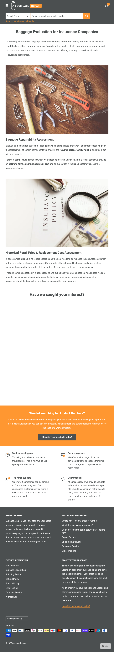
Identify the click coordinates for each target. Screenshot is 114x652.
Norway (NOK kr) (14, 618)
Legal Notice (12, 588)
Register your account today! (76, 606)
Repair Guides (68, 537)
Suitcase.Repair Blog (16, 570)
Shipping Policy (13, 574)
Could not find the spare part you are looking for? (83, 531)
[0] (106, 5)
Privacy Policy (12, 583)
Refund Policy (12, 579)
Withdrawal (11, 597)
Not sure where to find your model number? (20, 21)
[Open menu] (7, 5)
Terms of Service (14, 592)
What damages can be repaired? (77, 525)
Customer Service (70, 546)
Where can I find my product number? (80, 520)
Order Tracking (69, 551)
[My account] (100, 5)
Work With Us (12, 565)
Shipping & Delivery (71, 542)
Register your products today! (57, 437)
